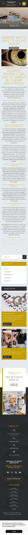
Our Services (7, 272)
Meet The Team (8, 275)
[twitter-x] (11, 472)
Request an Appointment (14, 384)
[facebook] (7, 472)
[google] (15, 472)
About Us (6, 268)
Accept (14, 531)
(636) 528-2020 (14, 441)
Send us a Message (14, 455)
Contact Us (7, 281)
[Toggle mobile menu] (3, 3)
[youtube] (19, 472)
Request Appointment (14, 479)
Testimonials (7, 278)
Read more (6, 324)
